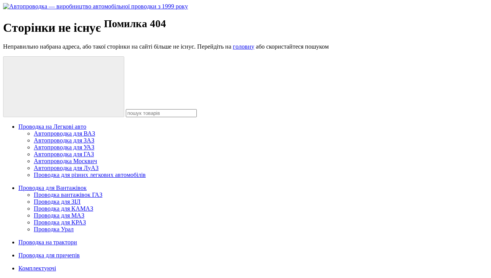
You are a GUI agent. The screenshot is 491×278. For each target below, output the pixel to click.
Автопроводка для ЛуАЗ (66, 168)
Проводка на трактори (47, 242)
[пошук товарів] (63, 86)
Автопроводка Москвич (65, 161)
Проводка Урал (54, 229)
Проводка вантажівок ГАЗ (68, 194)
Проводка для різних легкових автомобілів (90, 175)
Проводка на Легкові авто (52, 126)
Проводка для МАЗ (59, 215)
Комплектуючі (37, 268)
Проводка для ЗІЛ (57, 201)
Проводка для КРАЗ (60, 222)
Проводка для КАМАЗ (63, 208)
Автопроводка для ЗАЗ (64, 140)
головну (243, 46)
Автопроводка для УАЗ (64, 147)
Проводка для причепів (49, 255)
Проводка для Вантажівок (52, 188)
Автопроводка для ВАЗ (64, 133)
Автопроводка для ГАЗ (64, 154)
